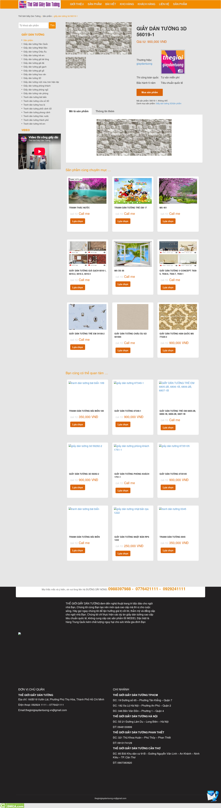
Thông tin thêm (105, 111)
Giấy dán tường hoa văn (34, 74)
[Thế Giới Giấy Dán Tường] (173, 61)
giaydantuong (144, 63)
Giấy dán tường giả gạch (34, 66)
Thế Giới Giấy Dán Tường (29, 16)
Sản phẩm (94, 4)
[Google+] (53, 621)
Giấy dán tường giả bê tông (36, 59)
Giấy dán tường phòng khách (36, 85)
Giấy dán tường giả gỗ (33, 70)
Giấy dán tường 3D (164, 103)
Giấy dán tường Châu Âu (35, 51)
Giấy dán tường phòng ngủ (35, 89)
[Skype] (26, 621)
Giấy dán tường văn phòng (35, 93)
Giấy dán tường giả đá (33, 62)
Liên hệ (164, 4)
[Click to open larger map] (110, 650)
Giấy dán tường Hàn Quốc (35, 43)
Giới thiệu (77, 4)
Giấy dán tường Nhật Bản (35, 47)
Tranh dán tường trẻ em (34, 123)
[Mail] (53, 607)
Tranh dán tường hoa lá (34, 104)
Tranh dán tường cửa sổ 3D (36, 100)
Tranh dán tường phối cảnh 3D (37, 108)
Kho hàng (127, 4)
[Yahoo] (39, 621)
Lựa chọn (77, 221)
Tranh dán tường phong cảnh (36, 112)
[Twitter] (39, 607)
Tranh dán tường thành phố (36, 119)
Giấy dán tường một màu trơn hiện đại (41, 81)
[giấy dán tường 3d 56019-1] (99, 38)
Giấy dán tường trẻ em (33, 55)
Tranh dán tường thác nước (36, 116)
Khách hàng (146, 4)
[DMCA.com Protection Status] (12, 805)
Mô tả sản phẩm (78, 111)
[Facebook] (26, 607)
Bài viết (110, 4)
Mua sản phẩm (150, 92)
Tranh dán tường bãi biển (35, 97)
